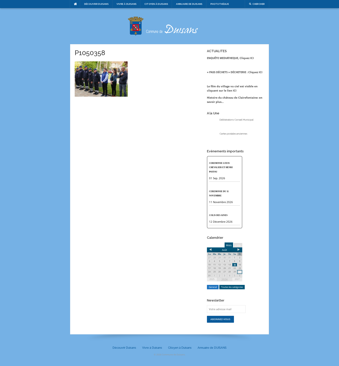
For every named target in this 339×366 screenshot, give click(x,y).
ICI (234, 90)
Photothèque (219, 4)
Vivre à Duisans (126, 4)
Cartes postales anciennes (233, 133)
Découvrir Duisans (96, 4)
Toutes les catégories (232, 287)
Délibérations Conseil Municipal (236, 119)
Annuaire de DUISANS (189, 4)
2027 (237, 279)
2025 (211, 279)
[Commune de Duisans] (169, 26)
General (213, 287)
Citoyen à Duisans (156, 4)
